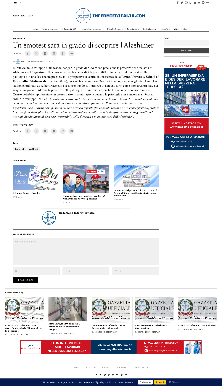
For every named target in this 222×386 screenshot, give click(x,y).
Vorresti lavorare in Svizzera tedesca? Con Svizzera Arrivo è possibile (84, 197)
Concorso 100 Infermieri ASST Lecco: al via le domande (108, 326)
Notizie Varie (20, 39)
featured (19, 149)
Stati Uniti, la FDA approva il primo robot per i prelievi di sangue (64, 326)
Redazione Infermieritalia (32, 62)
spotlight (33, 149)
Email (166, 38)
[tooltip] (178, 2)
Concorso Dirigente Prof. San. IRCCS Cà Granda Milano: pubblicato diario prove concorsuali (135, 193)
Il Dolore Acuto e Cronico (26, 193)
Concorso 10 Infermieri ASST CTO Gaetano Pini (153, 326)
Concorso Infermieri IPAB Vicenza (197, 325)
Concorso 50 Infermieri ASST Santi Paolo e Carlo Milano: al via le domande (23, 328)
